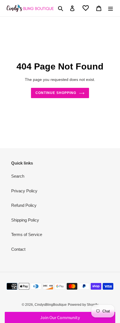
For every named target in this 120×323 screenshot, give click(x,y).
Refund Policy (24, 205)
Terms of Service (26, 234)
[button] (60, 317)
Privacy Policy (24, 190)
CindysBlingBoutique (51, 305)
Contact (18, 249)
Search (17, 176)
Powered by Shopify (83, 305)
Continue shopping (55, 93)
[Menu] (110, 8)
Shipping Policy (25, 220)
